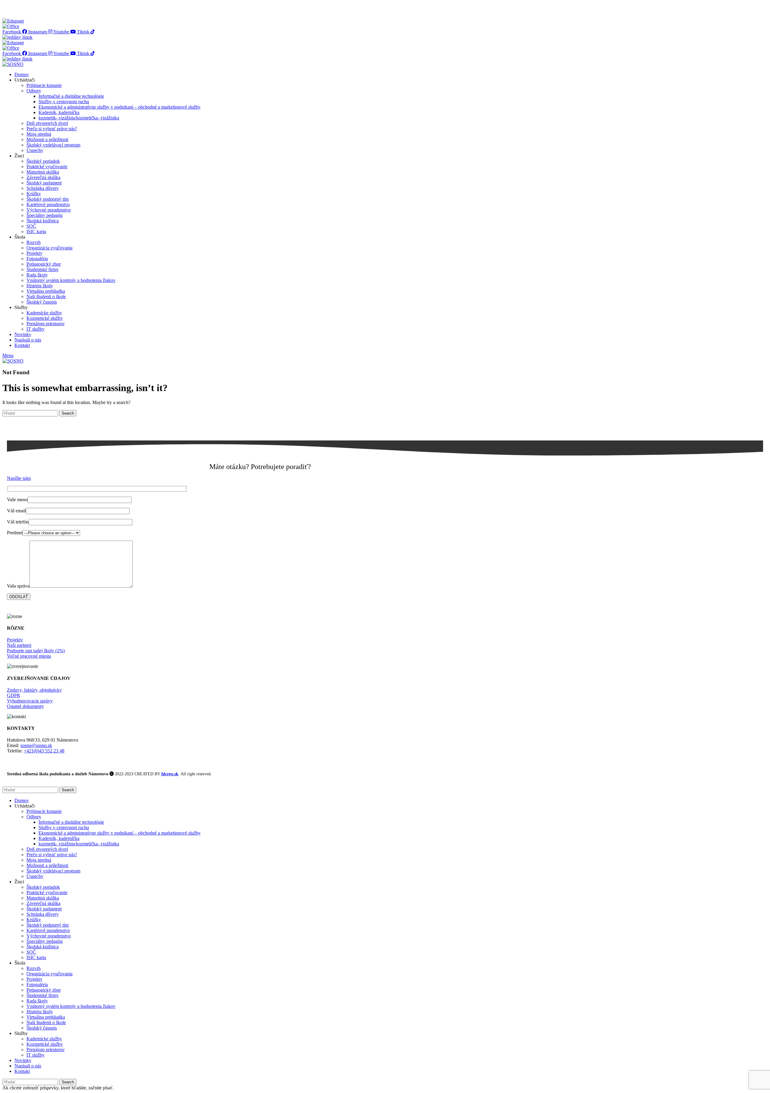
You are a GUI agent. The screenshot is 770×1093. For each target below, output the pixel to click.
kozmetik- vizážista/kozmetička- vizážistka (78, 117)
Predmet (15, 532)
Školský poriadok (43, 161)
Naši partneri (19, 645)
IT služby (35, 329)
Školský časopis (41, 301)
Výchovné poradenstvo (48, 209)
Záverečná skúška (43, 177)
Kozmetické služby (44, 318)
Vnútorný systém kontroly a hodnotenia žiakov (71, 280)
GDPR (13, 695)
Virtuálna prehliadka (45, 291)
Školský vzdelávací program (53, 144)
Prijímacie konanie (44, 85)
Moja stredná (38, 134)
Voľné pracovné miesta (29, 656)
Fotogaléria (37, 258)
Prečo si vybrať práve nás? (51, 128)
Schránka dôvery (42, 188)
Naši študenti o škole (46, 296)
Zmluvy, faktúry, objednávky (34, 690)
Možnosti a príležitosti (47, 139)
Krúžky (33, 193)
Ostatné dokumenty (25, 706)
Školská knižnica (42, 220)
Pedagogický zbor (43, 264)
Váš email (16, 510)
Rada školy (37, 274)
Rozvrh (33, 242)
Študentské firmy (42, 269)
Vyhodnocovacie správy (30, 700)
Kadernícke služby (44, 312)
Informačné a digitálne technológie (71, 96)
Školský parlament (44, 182)
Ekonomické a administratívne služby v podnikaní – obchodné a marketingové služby (119, 107)
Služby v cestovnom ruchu (63, 101)
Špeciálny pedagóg (44, 215)
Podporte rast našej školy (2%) (36, 650)
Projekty (34, 253)
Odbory (33, 90)
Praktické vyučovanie (46, 166)
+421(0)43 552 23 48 (44, 750)
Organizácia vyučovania (49, 247)
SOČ (31, 226)
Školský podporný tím (47, 199)
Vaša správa (18, 585)
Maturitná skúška (42, 171)
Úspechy (34, 150)
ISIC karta (36, 231)
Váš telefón (18, 521)
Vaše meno (17, 499)
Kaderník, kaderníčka (58, 112)
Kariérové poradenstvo (48, 204)
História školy (39, 285)
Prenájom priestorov (45, 323)
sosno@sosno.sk (36, 745)
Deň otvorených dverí (47, 123)
